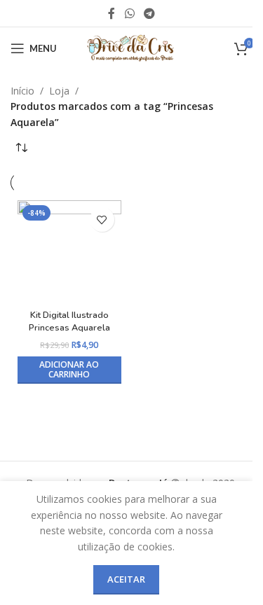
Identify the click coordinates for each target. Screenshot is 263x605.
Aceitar (126, 579)
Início (22, 90)
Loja (59, 90)
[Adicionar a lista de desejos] (102, 219)
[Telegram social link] (150, 13)
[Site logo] (131, 47)
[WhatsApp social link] (129, 13)
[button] (69, 370)
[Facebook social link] (111, 13)
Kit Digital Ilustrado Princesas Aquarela (69, 321)
